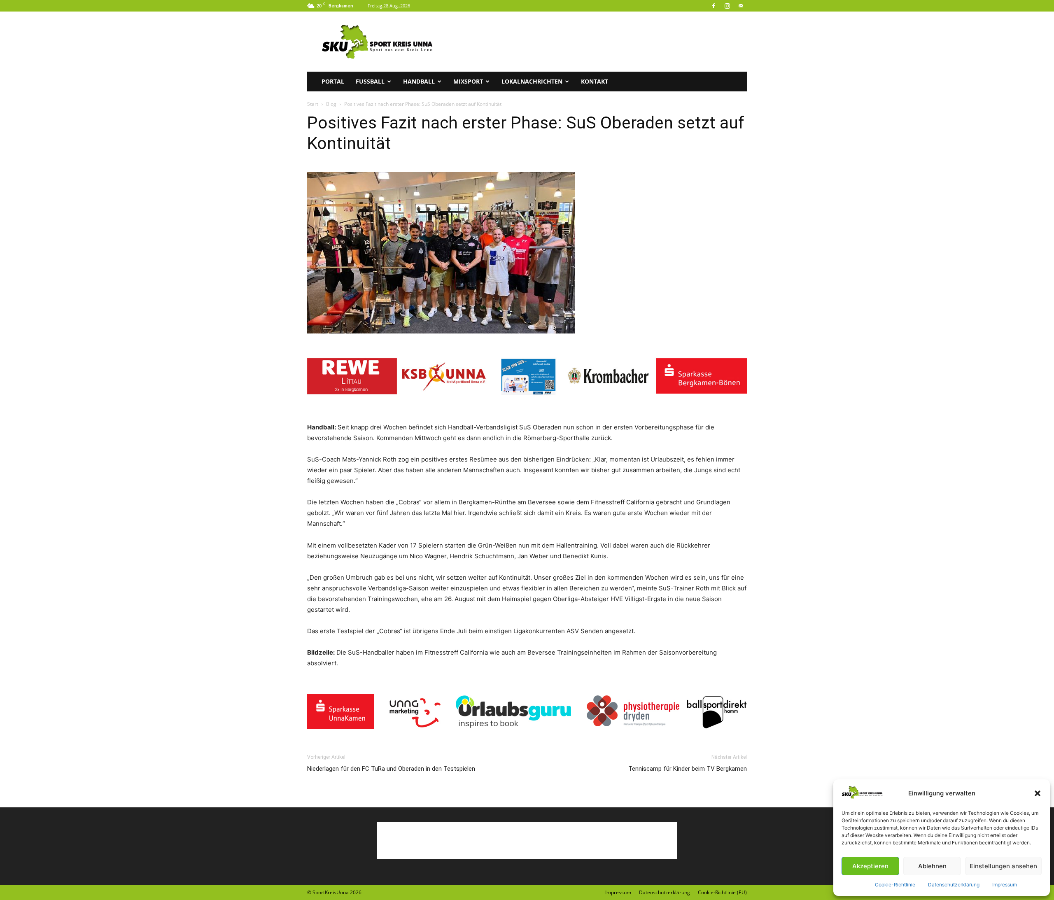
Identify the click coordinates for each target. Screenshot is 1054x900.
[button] (1037, 793)
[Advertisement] (597, 41)
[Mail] (741, 6)
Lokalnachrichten (531, 81)
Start (312, 103)
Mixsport (468, 81)
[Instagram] (727, 6)
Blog (331, 103)
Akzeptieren (870, 866)
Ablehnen (932, 866)
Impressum (1004, 884)
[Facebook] (713, 6)
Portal (333, 81)
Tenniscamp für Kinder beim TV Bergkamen (687, 768)
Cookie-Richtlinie (895, 884)
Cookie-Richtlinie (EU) (722, 892)
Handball (419, 81)
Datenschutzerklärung (953, 884)
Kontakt (594, 81)
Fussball (370, 81)
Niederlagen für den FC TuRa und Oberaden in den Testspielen (391, 768)
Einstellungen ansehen (1003, 866)
